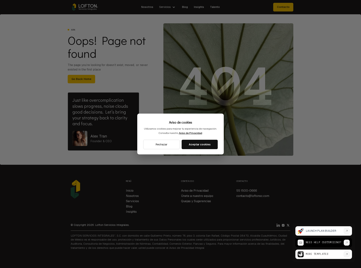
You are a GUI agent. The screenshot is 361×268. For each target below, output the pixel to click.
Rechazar (161, 144)
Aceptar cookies (200, 144)
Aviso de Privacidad (190, 133)
